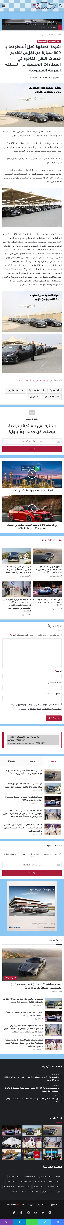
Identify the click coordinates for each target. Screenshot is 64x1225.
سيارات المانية (29, 1177)
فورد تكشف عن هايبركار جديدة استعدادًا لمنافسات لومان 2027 (31, 28)
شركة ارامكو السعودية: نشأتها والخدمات (35, 381)
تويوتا (58, 1177)
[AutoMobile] (45, 5)
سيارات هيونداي (24, 1187)
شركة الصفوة (50, 397)
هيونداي (14, 1192)
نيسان (24, 1192)
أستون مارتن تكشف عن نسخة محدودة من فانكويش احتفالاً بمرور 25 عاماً (48, 570)
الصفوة (54, 391)
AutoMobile (11, 1205)
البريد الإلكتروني (54, 683)
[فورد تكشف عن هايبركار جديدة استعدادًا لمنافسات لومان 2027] (47, 589)
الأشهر (53, 761)
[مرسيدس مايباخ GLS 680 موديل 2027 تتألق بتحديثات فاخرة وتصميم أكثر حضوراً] (16, 556)
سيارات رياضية (54, 1182)
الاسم (58, 671)
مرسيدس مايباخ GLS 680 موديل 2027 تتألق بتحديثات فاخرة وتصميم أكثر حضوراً (18, 570)
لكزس (33, 397)
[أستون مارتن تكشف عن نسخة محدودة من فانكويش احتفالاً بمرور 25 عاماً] (47, 556)
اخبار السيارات (45, 35)
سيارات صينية (40, 1182)
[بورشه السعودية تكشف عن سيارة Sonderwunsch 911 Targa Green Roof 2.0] (11, 1154)
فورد (58, 1192)
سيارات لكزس (14, 391)
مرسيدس (34, 1192)
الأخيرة (32, 761)
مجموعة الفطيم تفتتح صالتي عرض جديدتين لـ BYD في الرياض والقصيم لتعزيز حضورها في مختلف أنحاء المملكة (17, 605)
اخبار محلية (42, 41)
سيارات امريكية (14, 1177)
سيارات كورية (39, 1187)
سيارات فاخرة (36, 391)
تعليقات (11, 761)
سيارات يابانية (9, 1187)
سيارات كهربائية (54, 1187)
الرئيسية (55, 35)
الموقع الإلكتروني (54, 694)
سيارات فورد (12, 1182)
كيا (52, 1192)
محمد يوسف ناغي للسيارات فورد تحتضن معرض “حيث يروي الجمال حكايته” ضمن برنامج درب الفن (23, 828)
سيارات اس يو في (45, 1177)
